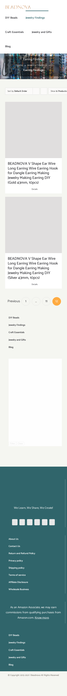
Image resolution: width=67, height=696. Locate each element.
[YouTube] (44, 522)
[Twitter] (37, 522)
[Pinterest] (29, 522)
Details (35, 189)
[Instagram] (22, 522)
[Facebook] (15, 522)
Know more (42, 617)
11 (46, 301)
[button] (16, 46)
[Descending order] (44, 91)
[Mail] (52, 522)
